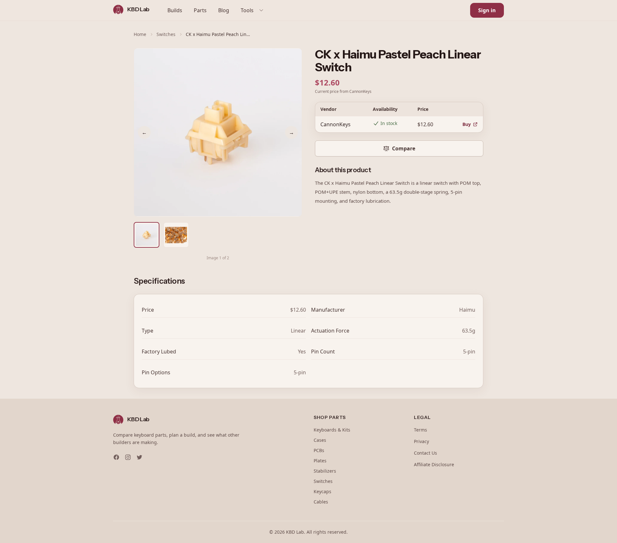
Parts (200, 10)
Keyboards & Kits (332, 430)
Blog (223, 10)
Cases (320, 440)
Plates (320, 461)
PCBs (319, 450)
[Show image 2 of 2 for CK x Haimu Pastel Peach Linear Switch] (176, 235)
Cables (321, 502)
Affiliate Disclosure (434, 464)
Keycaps (322, 491)
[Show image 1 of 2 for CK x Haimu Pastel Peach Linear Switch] (146, 235)
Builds (174, 10)
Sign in (487, 10)
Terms (420, 430)
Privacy (421, 441)
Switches (165, 34)
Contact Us (425, 453)
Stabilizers (325, 471)
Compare (403, 148)
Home (140, 34)
